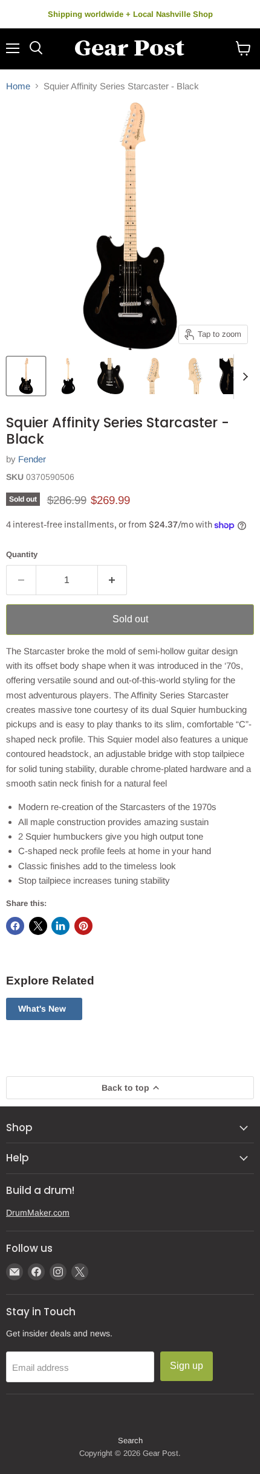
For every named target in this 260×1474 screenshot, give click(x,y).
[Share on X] (38, 926)
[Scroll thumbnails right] (243, 376)
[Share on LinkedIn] (60, 926)
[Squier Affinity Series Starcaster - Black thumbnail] (26, 376)
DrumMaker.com (38, 1212)
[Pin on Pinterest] (83, 926)
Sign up (186, 1366)
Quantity (21, 554)
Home (18, 86)
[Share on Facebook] (15, 926)
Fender (32, 459)
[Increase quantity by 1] (113, 580)
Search (130, 1440)
